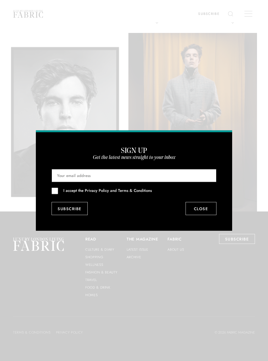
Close (201, 208)
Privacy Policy (97, 190)
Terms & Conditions (135, 190)
